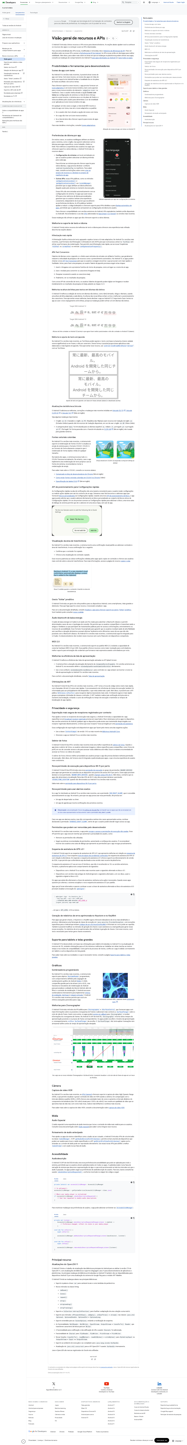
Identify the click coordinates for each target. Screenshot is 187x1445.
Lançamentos (20, 12)
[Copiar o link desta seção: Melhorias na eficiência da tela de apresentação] (97, 656)
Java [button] (64, 1179)
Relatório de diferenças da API (114, 51)
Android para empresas (36, 1408)
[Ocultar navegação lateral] (23, 1441)
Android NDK (138, 1419)
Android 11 (111, 1424)
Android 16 (111, 1408)
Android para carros (87, 1414)
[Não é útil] (133, 31)
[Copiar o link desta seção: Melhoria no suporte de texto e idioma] (89, 223)
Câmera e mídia (60, 1414)
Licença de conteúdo (106, 1367)
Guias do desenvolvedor (141, 1410)
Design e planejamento (43, 2)
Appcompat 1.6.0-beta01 (107, 214)
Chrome (61, 1432)
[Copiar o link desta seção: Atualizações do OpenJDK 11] (80, 1264)
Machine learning (60, 1408)
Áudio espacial (84, 1127)
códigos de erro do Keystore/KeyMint (92, 925)
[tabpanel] (93, 1192)
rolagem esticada (77, 995)
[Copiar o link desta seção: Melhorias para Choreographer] (82, 1005)
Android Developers (57, 31)
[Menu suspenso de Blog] (98, 2)
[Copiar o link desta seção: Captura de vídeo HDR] (74, 1090)
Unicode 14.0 (66, 413)
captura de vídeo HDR (116, 1108)
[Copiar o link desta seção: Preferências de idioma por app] (83, 135)
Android (31, 1405)
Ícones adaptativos (88, 125)
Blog (94, 2)
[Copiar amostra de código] (134, 894)
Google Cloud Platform (85, 1432)
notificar (77, 1021)
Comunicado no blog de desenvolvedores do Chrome (74, 474)
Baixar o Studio (138, 1416)
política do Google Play (91, 810)
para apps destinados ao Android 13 (104, 58)
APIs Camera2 (87, 1094)
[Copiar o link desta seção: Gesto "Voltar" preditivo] (76, 599)
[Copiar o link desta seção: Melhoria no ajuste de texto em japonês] (87, 337)
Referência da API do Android (90, 53)
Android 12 (111, 1421)
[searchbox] (13, 18)
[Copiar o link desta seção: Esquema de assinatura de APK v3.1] (86, 849)
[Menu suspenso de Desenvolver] (70, 2)
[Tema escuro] (131, 894)
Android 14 (111, 1414)
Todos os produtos (102, 1432)
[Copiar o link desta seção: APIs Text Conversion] (71, 252)
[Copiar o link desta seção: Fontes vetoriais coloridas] (78, 437)
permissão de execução (94, 770)
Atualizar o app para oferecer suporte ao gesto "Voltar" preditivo (108, 610)
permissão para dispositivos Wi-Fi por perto (80, 783)
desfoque (65, 995)
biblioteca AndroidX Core (111, 732)
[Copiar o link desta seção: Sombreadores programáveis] (81, 970)
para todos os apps (125, 58)
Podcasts (31, 1424)
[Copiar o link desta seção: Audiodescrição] (68, 1159)
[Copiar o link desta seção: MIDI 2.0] (62, 642)
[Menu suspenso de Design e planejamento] (53, 2)
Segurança (32, 1411)
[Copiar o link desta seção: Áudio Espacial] (67, 1120)
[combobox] (131, 2)
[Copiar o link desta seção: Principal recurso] (73, 1260)
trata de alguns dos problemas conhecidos (93, 856)
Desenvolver (63, 2)
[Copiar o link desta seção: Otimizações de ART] (73, 682)
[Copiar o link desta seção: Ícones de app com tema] (77, 71)
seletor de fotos (119, 745)
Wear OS (84, 1408)
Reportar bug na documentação (170, 1408)
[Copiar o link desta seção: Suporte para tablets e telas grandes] (95, 940)
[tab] (56, 1178)
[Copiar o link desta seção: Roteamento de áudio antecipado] (85, 1132)
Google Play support (167, 1411)
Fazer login (181, 2)
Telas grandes (85, 1405)
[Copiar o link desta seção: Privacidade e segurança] (81, 708)
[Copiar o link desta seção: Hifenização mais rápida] (74, 235)
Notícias (31, 1417)
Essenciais (24, 2)
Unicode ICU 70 (118, 411)
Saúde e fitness (59, 1411)
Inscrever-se (162, 1440)
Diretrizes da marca (51, 1440)
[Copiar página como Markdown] (113, 38)
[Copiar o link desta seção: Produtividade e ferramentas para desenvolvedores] (112, 66)
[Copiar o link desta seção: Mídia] (60, 1116)
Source (31, 1414)
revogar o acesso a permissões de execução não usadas (108, 831)
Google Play (79, 2)
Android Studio (169, 2)
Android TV (84, 1417)
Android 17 (111, 1405)
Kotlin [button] (56, 1179)
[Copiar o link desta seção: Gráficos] (64, 966)
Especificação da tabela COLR (66, 481)
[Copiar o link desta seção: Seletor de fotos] (69, 741)
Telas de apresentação (96, 676)
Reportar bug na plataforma (169, 1405)
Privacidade (58, 1417)
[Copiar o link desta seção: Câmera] (63, 1086)
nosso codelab (78, 612)
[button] (11, 43)
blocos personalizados (67, 496)
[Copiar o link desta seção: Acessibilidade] (70, 1154)
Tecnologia (34, 12)
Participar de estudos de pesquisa (171, 1414)
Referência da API (139, 1413)
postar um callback (99, 1014)
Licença (40, 1440)
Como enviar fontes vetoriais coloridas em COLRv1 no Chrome (78, 478)
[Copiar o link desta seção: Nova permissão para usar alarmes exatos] (92, 789)
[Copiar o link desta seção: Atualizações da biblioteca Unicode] (83, 406)
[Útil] (130, 31)
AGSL (79, 981)
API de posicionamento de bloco (118, 496)
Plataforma (7, 8)
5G (56, 1421)
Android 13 (111, 1417)
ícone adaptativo (58, 88)
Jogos (57, 1405)
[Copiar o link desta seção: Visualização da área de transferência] (88, 541)
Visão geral (6, 12)
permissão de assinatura (124, 724)
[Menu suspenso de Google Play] (85, 2)
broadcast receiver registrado (75, 719)
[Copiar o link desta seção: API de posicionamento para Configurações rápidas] (101, 487)
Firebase (71, 1432)
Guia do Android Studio (141, 1407)
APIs (85, 214)
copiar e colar (125, 561)
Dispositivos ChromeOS (88, 1411)
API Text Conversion (70, 261)
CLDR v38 (107, 429)
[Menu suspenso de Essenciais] (30, 2)
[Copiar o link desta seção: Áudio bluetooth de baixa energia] (84, 618)
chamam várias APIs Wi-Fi (103, 775)
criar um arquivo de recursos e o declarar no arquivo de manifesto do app (73, 173)
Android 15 (111, 1411)
